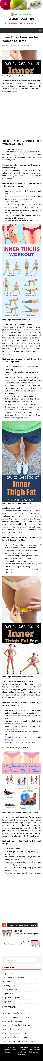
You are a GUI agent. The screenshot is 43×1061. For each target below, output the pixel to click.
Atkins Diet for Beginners (12, 1021)
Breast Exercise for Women (13, 977)
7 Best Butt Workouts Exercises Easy (16, 1017)
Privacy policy (23, 1057)
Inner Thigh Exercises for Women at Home (18, 1041)
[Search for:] (21, 960)
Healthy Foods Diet (9, 989)
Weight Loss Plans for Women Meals (16, 1013)
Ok (16, 1057)
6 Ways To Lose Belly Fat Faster (14, 1033)
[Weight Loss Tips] (21, 8)
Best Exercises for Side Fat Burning (16, 1037)
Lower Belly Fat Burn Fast (12, 1029)
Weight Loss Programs (11, 997)
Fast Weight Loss (9, 985)
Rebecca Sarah (24, 46)
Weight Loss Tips (9, 1001)
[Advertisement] (21, 116)
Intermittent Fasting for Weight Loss (16, 1025)
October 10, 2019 (10, 46)
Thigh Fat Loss (8, 993)
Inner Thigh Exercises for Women (22, 925)
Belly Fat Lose (7, 973)
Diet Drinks (6, 981)
